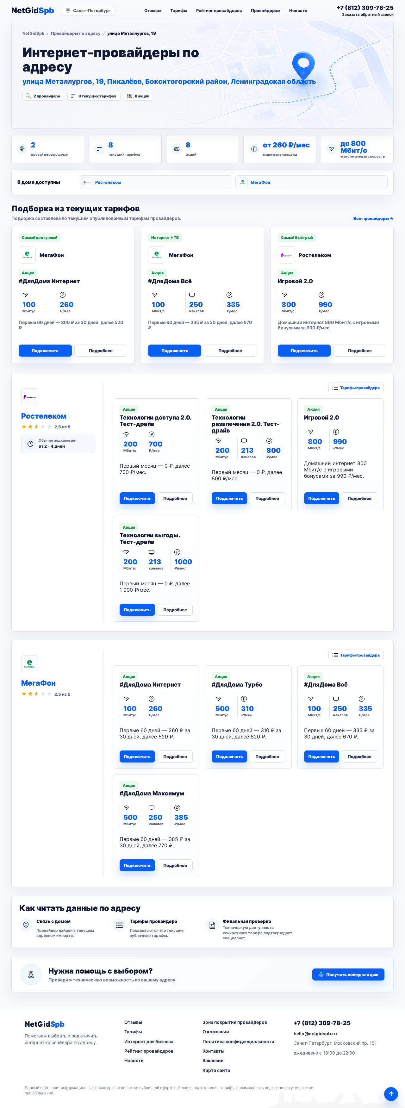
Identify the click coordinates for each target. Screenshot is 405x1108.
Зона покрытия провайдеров (234, 1022)
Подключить (45, 350)
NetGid (32, 11)
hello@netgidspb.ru (315, 1033)
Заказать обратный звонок (368, 14)
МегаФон (260, 182)
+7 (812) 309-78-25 (322, 1023)
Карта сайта (216, 1070)
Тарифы (178, 10)
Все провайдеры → (373, 218)
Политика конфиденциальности (238, 1041)
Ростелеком (108, 182)
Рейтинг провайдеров (219, 10)
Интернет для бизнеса (148, 1041)
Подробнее (101, 350)
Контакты (213, 1051)
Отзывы (152, 10)
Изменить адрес (53, 112)
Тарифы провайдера (360, 387)
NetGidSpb (33, 33)
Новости (298, 10)
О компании (215, 1031)
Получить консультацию (352, 974)
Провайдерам (265, 10)
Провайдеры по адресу (76, 33)
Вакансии (213, 1060)
